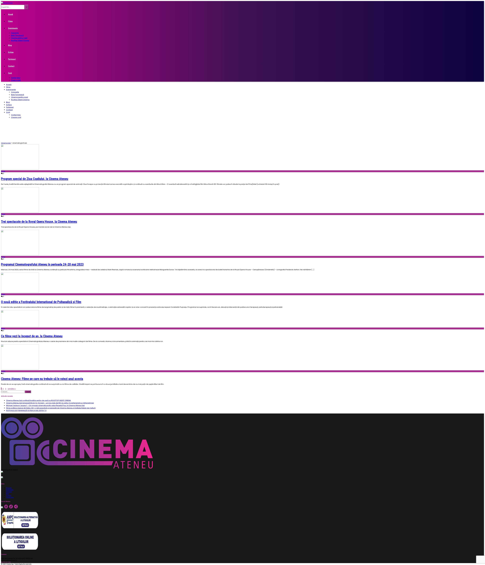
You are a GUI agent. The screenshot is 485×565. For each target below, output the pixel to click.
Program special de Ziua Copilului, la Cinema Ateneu (34, 179)
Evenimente (13, 28)
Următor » (12, 388)
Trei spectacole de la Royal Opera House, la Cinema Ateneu (39, 221)
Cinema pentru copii (19, 38)
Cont (10, 73)
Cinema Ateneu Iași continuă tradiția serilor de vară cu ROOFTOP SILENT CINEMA (38, 400)
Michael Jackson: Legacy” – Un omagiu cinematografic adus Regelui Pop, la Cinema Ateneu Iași (45, 405)
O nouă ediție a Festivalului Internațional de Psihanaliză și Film (41, 302)
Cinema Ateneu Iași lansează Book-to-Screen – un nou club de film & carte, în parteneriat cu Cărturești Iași (50, 403)
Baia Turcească (17, 35)
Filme (10, 21)
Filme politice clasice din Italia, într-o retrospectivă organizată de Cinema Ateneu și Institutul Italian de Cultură (50, 408)
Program (9, 488)
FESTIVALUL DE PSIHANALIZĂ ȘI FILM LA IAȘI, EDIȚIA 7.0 (26, 410)
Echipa (11, 52)
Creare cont (16, 80)
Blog (10, 45)
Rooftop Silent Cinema (20, 40)
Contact (11, 66)
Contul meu (15, 78)
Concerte (15, 33)
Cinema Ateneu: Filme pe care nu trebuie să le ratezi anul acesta (42, 379)
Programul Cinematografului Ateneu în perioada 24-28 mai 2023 (42, 264)
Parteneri (12, 59)
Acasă (10, 14)
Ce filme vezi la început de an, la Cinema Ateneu (32, 336)
